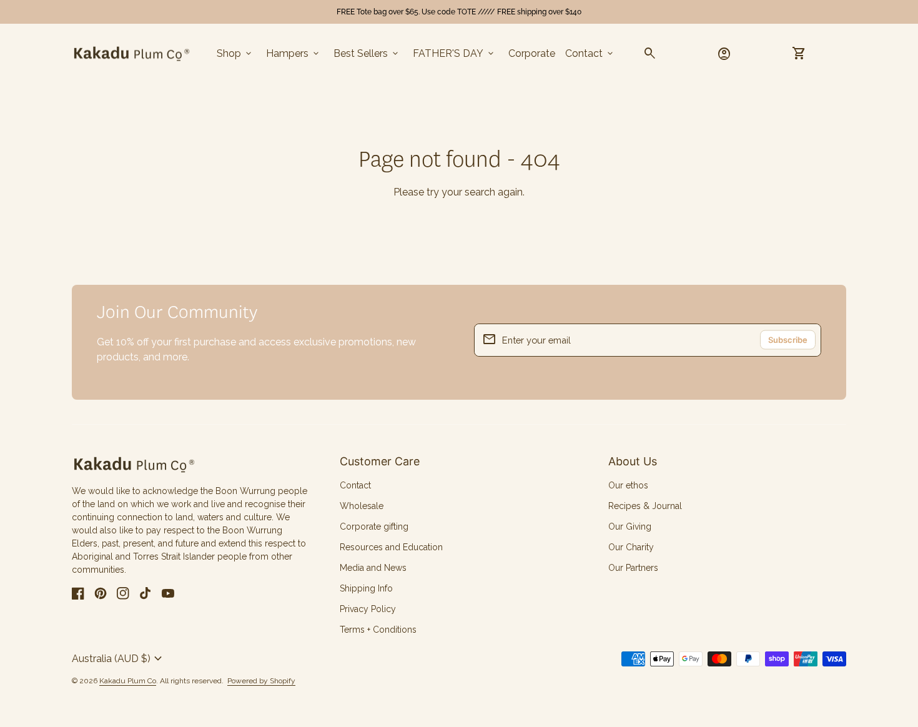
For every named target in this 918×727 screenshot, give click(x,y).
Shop (235, 53)
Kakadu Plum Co (127, 680)
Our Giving (629, 527)
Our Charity (631, 547)
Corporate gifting (374, 527)
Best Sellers (366, 53)
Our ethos (628, 485)
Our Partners (633, 568)
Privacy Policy (368, 609)
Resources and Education (391, 547)
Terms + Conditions (378, 630)
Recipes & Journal (645, 506)
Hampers (293, 53)
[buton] (118, 658)
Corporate (531, 53)
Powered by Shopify (261, 681)
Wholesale (361, 506)
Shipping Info (366, 588)
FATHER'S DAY (454, 53)
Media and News (373, 568)
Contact (590, 53)
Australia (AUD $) (118, 658)
